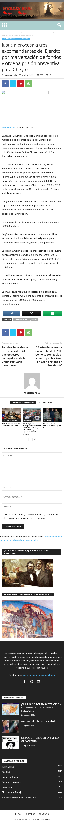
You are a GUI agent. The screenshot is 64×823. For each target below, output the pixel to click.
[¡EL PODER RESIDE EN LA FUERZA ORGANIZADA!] (10, 742)
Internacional (8, 766)
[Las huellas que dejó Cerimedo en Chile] (11, 415)
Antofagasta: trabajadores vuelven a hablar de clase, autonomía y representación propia (32, 428)
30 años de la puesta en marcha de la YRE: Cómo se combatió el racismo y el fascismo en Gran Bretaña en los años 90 (48, 356)
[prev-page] (30, 439)
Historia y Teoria (10, 777)
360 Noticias (8, 127)
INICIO (18, 814)
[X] (13, 83)
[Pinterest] (20, 83)
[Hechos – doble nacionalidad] (10, 726)
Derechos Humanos (11, 782)
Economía (7, 787)
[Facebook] (5, 83)
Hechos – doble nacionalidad (38, 721)
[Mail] (39, 682)
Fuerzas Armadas (16, 33)
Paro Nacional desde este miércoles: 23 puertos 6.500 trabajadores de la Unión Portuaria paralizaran (15, 356)
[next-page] (34, 439)
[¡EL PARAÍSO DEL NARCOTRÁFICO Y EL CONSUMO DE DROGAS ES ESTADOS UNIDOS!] (10, 709)
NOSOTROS (30, 814)
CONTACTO (44, 814)
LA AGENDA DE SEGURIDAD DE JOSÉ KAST (52, 425)
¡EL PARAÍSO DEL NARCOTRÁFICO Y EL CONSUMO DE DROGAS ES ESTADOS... (41, 707)
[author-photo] (32, 381)
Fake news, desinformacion (12, 420)
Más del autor (45, 402)
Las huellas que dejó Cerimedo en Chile (11, 424)
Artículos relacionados (23, 402)
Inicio (4, 33)
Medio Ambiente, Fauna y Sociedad (19, 797)
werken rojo (11, 75)
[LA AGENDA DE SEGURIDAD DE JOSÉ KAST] (52, 415)
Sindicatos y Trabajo (12, 792)
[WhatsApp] (28, 83)
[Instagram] (32, 682)
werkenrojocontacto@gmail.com (39, 675)
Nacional (25, 39)
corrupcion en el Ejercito (26, 320)
